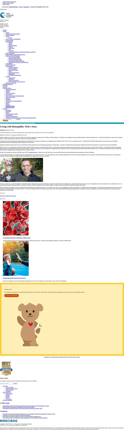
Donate (7, 395)
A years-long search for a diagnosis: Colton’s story (16, 237)
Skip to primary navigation (9, 1)
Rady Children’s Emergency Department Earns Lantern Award (18, 407)
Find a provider (9, 387)
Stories (14, 195)
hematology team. (32, 152)
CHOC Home (3, 9)
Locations (8, 391)
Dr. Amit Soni (65, 187)
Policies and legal (7, 400)
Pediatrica (4, 411)
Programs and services (11, 388)
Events (7, 397)
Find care (5, 386)
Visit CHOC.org (7, 392)
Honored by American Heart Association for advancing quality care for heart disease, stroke (26, 405)
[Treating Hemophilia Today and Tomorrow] (16, 275)
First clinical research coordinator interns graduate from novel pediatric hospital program (25, 417)
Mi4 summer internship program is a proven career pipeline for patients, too (22, 416)
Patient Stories (9, 195)
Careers (8, 396)
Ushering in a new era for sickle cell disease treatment (16, 415)
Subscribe (5, 120)
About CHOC (9, 393)
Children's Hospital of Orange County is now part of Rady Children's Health (17, 123)
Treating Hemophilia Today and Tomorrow (14, 278)
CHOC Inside (5, 403)
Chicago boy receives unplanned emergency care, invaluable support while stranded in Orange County (29, 414)
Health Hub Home (13, 7)
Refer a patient (9, 390)
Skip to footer (6, 4)
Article (20, 7)
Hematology (26, 7)
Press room (9, 399)
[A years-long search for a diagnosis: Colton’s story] (16, 235)
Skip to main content (8, 3)
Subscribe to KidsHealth (11, 295)
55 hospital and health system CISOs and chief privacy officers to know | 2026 (22, 408)
